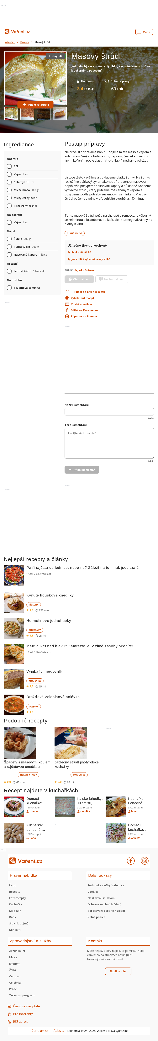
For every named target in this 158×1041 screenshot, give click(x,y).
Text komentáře (76, 425)
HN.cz (13, 957)
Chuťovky (35, 630)
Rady (12, 917)
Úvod (12, 885)
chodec (33, 811)
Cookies (93, 891)
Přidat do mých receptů (89, 291)
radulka (85, 811)
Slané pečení (74, 233)
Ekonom (14, 963)
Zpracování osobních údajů (106, 911)
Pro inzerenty (23, 1014)
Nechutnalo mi (113, 279)
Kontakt (15, 930)
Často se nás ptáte (26, 1006)
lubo (134, 811)
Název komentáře (77, 405)
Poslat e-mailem (81, 304)
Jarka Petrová (86, 270)
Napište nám (118, 971)
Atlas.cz (59, 1030)
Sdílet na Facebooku (84, 310)
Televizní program (21, 995)
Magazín (15, 911)
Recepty (24, 42)
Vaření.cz (10, 42)
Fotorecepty (17, 898)
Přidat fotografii (38, 104)
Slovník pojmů (19, 923)
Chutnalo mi (81, 279)
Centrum (15, 976)
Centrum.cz (40, 1030)
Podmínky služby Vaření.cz (106, 885)
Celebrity (15, 982)
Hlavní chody (28, 774)
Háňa (32, 838)
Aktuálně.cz (17, 951)
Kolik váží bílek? (81, 252)
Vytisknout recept (82, 297)
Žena (12, 970)
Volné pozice (96, 917)
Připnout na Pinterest (85, 316)
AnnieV (135, 838)
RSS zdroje (20, 1021)
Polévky (33, 706)
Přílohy (33, 604)
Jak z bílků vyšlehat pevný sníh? (90, 259)
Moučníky (35, 680)
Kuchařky (15, 904)
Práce (13, 989)
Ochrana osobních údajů (104, 904)
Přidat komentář (84, 469)
